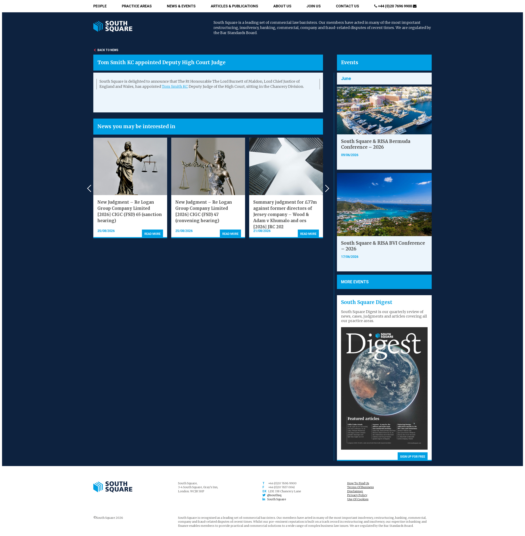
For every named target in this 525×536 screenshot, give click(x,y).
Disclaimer (355, 491)
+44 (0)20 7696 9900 (395, 6)
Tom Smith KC (175, 86)
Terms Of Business (360, 487)
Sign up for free (412, 456)
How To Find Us (358, 483)
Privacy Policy (357, 495)
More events (355, 281)
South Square (276, 499)
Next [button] (325, 188)
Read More (152, 233)
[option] (130, 188)
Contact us (347, 6)
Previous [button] (90, 188)
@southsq (274, 495)
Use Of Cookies (358, 499)
